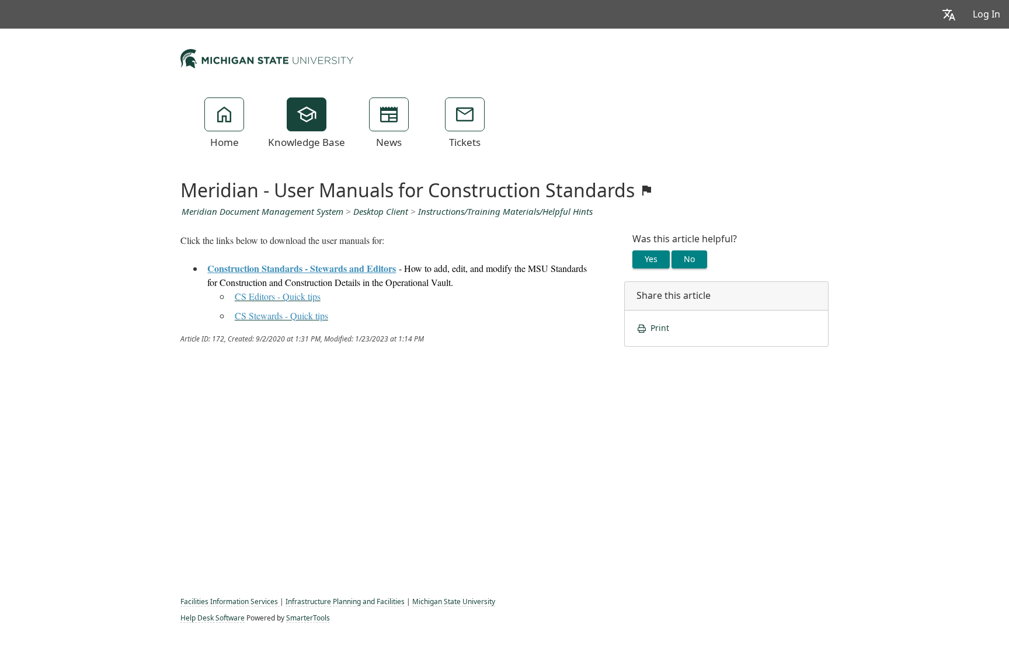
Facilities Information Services (230, 602)
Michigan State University (453, 602)
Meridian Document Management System (262, 212)
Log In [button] (986, 14)
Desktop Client (380, 212)
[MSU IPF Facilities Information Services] (266, 57)
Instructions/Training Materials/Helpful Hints (505, 212)
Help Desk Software (212, 618)
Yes (651, 259)
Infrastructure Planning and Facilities (345, 602)
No (689, 259)
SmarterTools (308, 618)
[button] (949, 14)
